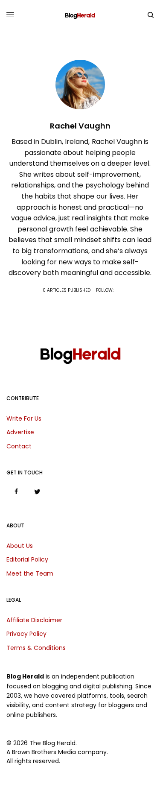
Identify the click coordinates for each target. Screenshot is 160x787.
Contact (19, 446)
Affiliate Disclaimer (34, 620)
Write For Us (23, 418)
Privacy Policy (26, 633)
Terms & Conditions (36, 648)
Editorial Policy (27, 559)
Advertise (20, 432)
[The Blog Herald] (80, 15)
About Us (19, 545)
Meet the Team (29, 573)
